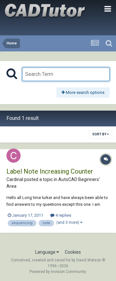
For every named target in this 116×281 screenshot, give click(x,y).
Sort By (99, 134)
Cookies (73, 252)
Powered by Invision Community (58, 271)
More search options (84, 92)
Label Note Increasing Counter (49, 171)
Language (45, 252)
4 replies (62, 215)
